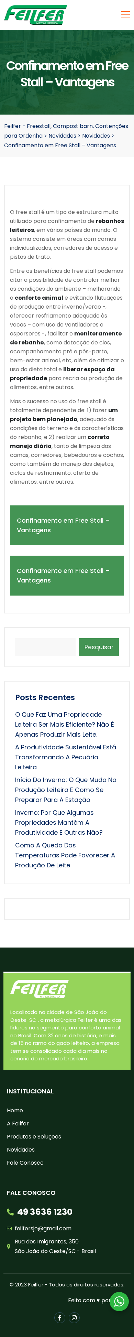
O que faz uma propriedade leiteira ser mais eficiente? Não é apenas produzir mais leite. (64, 724)
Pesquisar (99, 647)
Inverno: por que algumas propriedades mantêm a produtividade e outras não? (59, 822)
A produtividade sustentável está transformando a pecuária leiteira (65, 757)
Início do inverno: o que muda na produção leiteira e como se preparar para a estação (65, 790)
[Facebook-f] (59, 1317)
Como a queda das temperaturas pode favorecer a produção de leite (65, 855)
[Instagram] (74, 1317)
